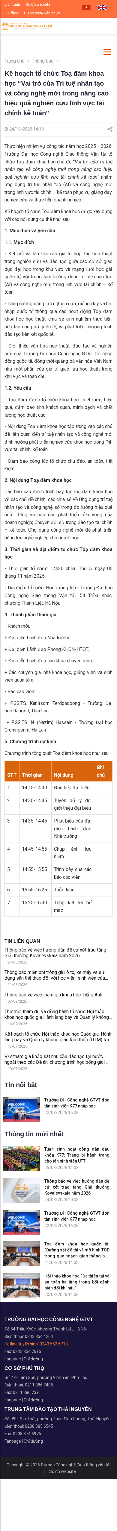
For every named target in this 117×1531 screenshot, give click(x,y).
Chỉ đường (33, 1358)
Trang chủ (14, 61)
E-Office (11, 13)
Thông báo (43, 61)
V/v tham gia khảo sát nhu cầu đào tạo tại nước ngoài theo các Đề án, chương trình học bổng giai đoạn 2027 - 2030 (54, 1059)
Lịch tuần (12, 4)
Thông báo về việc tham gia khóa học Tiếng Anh (53, 995)
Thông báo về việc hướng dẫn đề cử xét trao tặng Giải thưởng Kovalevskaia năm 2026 (55, 952)
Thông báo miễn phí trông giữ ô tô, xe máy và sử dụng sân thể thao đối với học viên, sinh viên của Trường (54, 975)
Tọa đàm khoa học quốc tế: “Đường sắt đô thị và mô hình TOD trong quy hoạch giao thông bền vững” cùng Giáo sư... (77, 1250)
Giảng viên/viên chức (42, 13)
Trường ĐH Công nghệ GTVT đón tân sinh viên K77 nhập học (77, 1103)
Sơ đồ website (38, 4)
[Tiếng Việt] (86, 7)
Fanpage (13, 1358)
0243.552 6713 (54, 1344)
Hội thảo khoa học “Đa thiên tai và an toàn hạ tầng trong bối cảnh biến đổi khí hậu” (77, 1282)
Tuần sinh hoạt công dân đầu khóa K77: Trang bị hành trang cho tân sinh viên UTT (77, 1155)
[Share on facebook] (109, 129)
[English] (102, 7)
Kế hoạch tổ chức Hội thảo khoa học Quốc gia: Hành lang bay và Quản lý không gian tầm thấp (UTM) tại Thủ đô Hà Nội (57, 1037)
